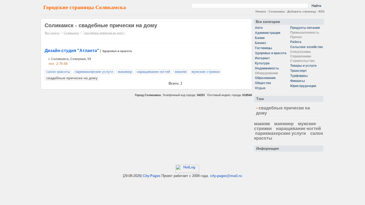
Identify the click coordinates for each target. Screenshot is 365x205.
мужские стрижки (206, 72)
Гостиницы (263, 48)
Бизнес (260, 43)
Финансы (297, 81)
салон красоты (58, 72)
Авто (259, 28)
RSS (321, 11)
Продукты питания (305, 28)
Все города (52, 32)
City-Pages (151, 176)
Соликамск (277, 11)
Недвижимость (267, 68)
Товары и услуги (303, 66)
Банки (260, 38)
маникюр (125, 72)
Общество (263, 83)
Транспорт (298, 71)
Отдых (260, 88)
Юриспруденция (303, 86)
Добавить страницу (301, 11)
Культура (262, 63)
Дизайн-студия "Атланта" (72, 50)
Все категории (268, 22)
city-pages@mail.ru (226, 176)
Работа (295, 42)
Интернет (262, 58)
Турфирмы (299, 76)
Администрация (267, 33)
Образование (265, 78)
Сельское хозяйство (306, 47)
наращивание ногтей (153, 72)
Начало (260, 11)
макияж (181, 72)
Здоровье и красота (117, 51)
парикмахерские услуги (94, 72)
